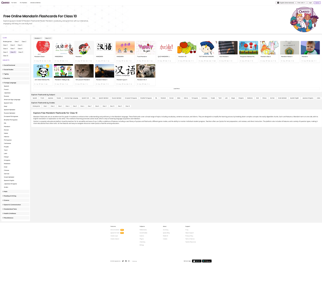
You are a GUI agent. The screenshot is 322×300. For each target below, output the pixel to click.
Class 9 (5, 52)
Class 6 (5, 48)
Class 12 (5, 56)
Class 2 (24, 41)
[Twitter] (123, 261)
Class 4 (12, 45)
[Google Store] (207, 261)
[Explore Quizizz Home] (5, 3)
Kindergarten (7, 41)
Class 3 (5, 45)
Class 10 (12, 52)
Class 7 (12, 48)
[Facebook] (126, 261)
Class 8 (20, 48)
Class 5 (20, 45)
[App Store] (196, 261)
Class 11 (20, 52)
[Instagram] (129, 261)
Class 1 (17, 41)
